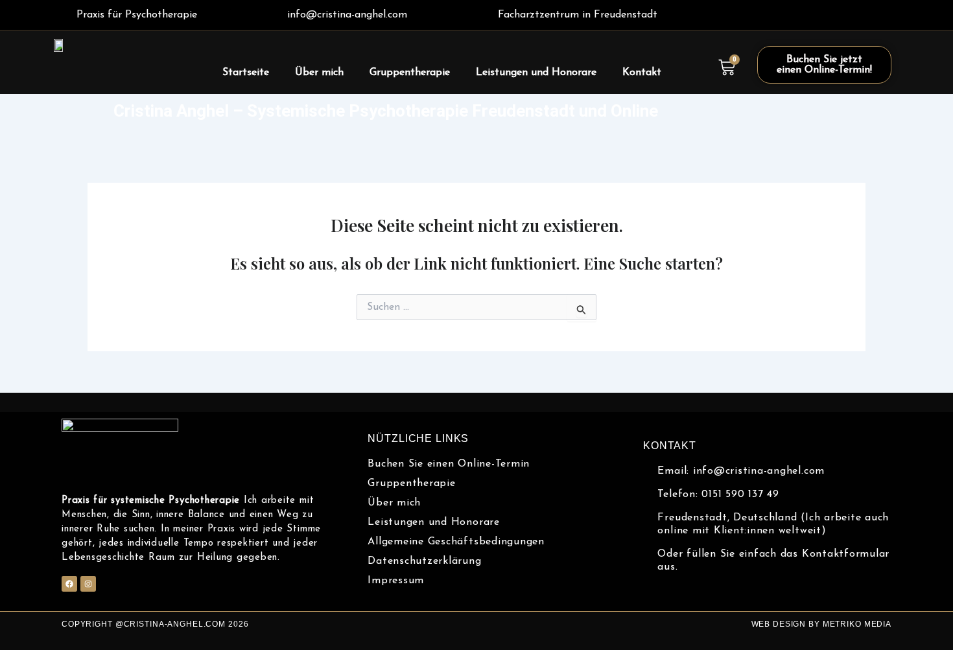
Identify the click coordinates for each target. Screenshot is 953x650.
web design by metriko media (821, 624)
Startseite (245, 72)
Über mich (319, 72)
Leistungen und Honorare (536, 72)
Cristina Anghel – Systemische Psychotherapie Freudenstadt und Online (385, 111)
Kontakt (641, 72)
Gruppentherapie (410, 72)
